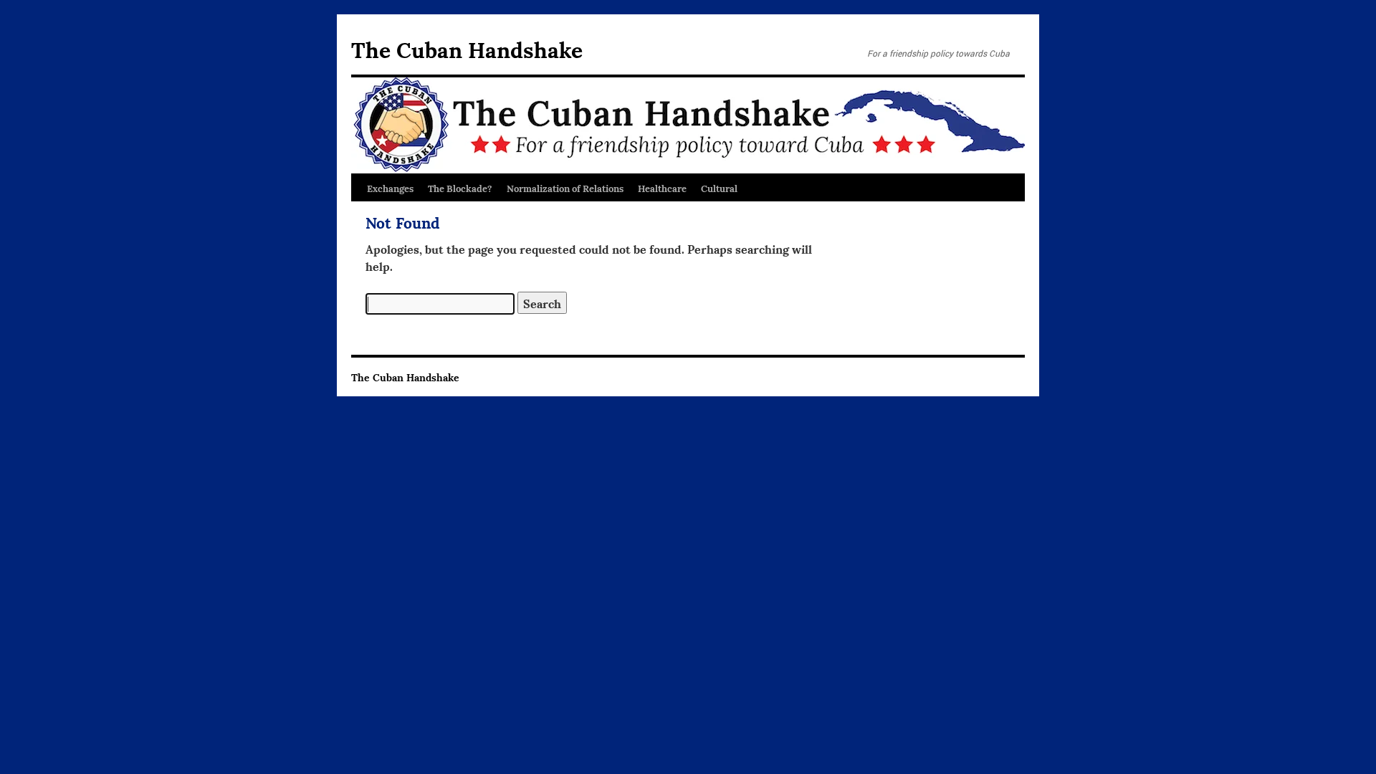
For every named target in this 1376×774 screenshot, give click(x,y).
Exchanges (390, 188)
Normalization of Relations (565, 188)
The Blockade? (460, 188)
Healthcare (662, 188)
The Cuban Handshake (467, 48)
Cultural (719, 188)
